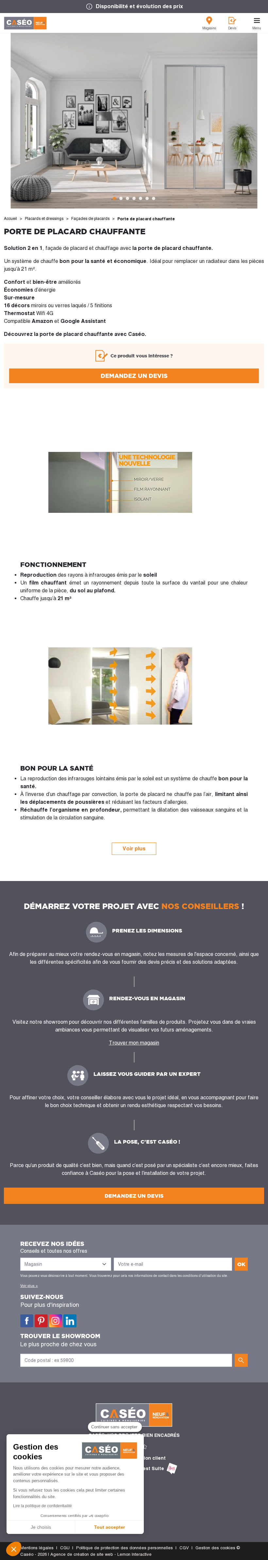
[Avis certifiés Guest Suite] (172, 1468)
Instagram (55, 1320)
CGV (184, 1547)
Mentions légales (37, 1547)
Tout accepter (109, 1527)
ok (241, 1264)
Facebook (26, 1320)
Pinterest (41, 1320)
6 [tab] (147, 198)
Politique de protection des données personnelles (124, 1547)
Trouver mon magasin (134, 1043)
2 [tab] (121, 198)
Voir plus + (29, 1286)
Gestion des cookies (215, 1547)
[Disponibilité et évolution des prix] (134, 6)
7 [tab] (153, 198)
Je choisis (41, 1527)
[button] (14, 1549)
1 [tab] (114, 198)
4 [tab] (134, 198)
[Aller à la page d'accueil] (25, 23)
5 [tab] (140, 198)
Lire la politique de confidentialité (42, 1506)
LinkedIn (69, 1320)
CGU (65, 1547)
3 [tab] (127, 198)
